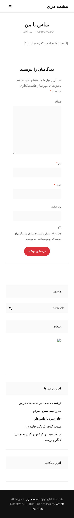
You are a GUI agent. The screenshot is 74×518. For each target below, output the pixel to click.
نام (58, 163)
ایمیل (57, 185)
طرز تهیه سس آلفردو (47, 411)
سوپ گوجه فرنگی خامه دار (43, 426)
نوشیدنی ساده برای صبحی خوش (40, 403)
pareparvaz (43, 31)
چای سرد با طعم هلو (47, 418)
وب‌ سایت (56, 206)
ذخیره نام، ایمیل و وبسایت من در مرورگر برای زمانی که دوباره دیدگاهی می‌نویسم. (37, 236)
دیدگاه (58, 101)
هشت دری (57, 6)
